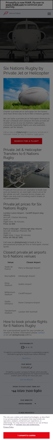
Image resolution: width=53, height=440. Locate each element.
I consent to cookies (26, 435)
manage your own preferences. (28, 424)
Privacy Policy (8, 427)
